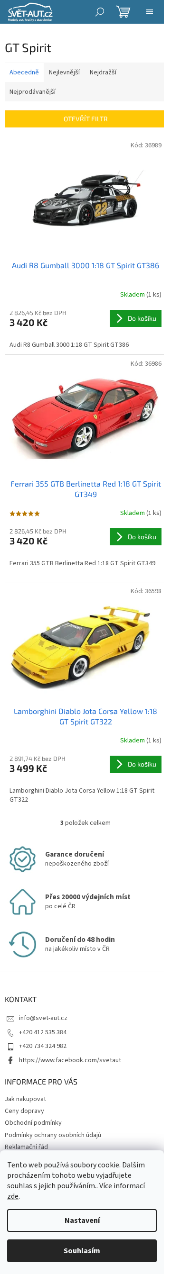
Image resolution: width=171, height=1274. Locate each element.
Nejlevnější (64, 72)
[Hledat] (99, 11)
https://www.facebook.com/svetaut (70, 1060)
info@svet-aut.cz (43, 1018)
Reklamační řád (26, 1147)
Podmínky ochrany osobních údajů (53, 1135)
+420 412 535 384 (42, 1032)
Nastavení (82, 1220)
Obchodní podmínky (33, 1123)
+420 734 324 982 (42, 1046)
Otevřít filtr (86, 119)
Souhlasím (82, 1251)
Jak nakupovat (25, 1099)
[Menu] (149, 11)
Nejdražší (103, 72)
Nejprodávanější (33, 92)
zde (13, 1196)
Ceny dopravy (24, 1111)
